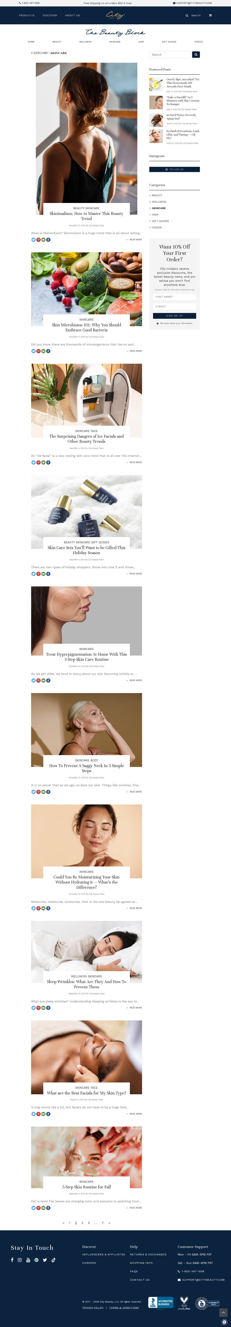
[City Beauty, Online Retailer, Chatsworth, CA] (161, 1303)
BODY (94, 760)
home (31, 42)
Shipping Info (141, 1262)
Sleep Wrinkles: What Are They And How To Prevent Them (86, 984)
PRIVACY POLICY (92, 1307)
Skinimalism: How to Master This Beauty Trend (86, 216)
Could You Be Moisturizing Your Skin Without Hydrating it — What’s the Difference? (86, 882)
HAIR (141, 42)
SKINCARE (115, 42)
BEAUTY (57, 42)
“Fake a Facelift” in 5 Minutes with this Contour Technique (183, 100)
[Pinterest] (38, 240)
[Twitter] (33, 240)
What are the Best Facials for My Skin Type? (86, 1093)
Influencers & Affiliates (103, 1254)
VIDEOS (198, 42)
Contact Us (140, 1279)
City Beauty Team (96, 225)
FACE (94, 431)
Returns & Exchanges (148, 1254)
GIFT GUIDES (169, 42)
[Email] (43, 240)
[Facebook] (48, 240)
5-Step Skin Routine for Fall (86, 1187)
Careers (89, 1262)
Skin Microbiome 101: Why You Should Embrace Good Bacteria (86, 327)
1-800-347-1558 (31, 3)
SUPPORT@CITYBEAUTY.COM (194, 3)
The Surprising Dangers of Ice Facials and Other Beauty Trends (86, 439)
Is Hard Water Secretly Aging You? (181, 116)
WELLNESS (85, 42)
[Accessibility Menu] (226, 1322)
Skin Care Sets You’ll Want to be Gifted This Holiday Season (86, 550)
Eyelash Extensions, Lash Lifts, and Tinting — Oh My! (182, 134)
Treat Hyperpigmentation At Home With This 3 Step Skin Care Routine (86, 657)
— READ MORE (134, 239)
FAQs (134, 1271)
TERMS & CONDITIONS (124, 1307)
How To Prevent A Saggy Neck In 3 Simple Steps (86, 768)
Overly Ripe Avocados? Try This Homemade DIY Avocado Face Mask (183, 83)
